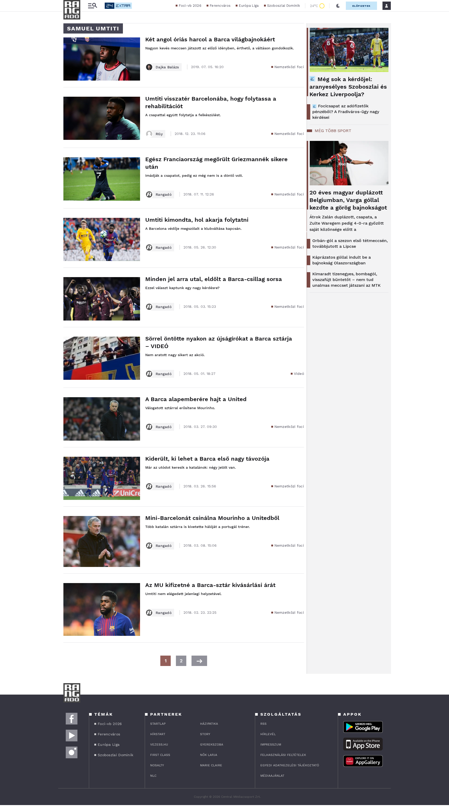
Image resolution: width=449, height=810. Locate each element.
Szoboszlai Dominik (283, 6)
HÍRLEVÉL (268, 734)
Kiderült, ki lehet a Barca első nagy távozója (207, 458)
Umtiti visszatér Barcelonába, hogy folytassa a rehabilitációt (210, 102)
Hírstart (157, 734)
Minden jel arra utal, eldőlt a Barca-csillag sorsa (213, 279)
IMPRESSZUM (270, 744)
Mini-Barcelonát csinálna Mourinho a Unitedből (212, 518)
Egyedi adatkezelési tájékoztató (289, 765)
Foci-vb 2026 (190, 6)
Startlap (158, 724)
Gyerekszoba (211, 744)
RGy (159, 134)
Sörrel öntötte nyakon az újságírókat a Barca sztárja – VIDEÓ (218, 342)
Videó (299, 373)
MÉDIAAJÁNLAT (272, 776)
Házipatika (209, 724)
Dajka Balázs (167, 67)
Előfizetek (361, 5)
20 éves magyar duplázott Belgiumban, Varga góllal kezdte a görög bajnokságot (348, 200)
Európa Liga (249, 6)
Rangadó (163, 194)
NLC (153, 776)
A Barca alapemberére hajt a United (196, 399)
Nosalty (157, 765)
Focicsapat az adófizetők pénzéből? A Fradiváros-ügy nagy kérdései (345, 111)
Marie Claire (211, 765)
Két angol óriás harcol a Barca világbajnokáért (210, 39)
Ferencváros (220, 6)
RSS (263, 724)
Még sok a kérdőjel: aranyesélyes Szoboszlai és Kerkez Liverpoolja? (348, 86)
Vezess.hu (159, 744)
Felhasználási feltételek (283, 755)
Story (205, 734)
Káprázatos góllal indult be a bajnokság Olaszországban (341, 260)
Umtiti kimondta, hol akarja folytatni (196, 220)
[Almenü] (92, 6)
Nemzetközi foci (289, 67)
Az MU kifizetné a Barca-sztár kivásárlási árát (210, 585)
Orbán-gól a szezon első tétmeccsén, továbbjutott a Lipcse (350, 243)
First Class (160, 755)
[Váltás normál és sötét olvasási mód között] (338, 6)
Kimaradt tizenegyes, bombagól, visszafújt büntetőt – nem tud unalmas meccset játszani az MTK (346, 279)
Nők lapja (208, 755)
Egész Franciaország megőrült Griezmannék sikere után (216, 163)
